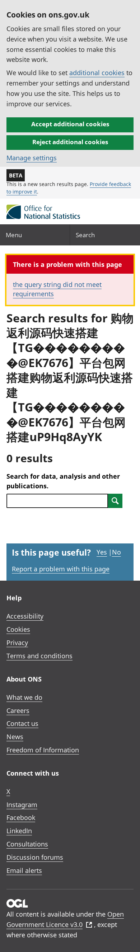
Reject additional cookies (70, 142)
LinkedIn (19, 830)
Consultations (27, 844)
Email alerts (24, 870)
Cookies (18, 629)
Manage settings (31, 157)
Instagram (21, 804)
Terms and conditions (39, 655)
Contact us (22, 723)
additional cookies (97, 72)
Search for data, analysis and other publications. (63, 481)
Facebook (20, 817)
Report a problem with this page (60, 569)
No (116, 552)
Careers (17, 710)
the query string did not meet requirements (57, 289)
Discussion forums (34, 857)
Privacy (17, 642)
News (14, 736)
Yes (102, 552)
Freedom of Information (42, 750)
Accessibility (24, 616)
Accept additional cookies (70, 124)
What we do (24, 697)
